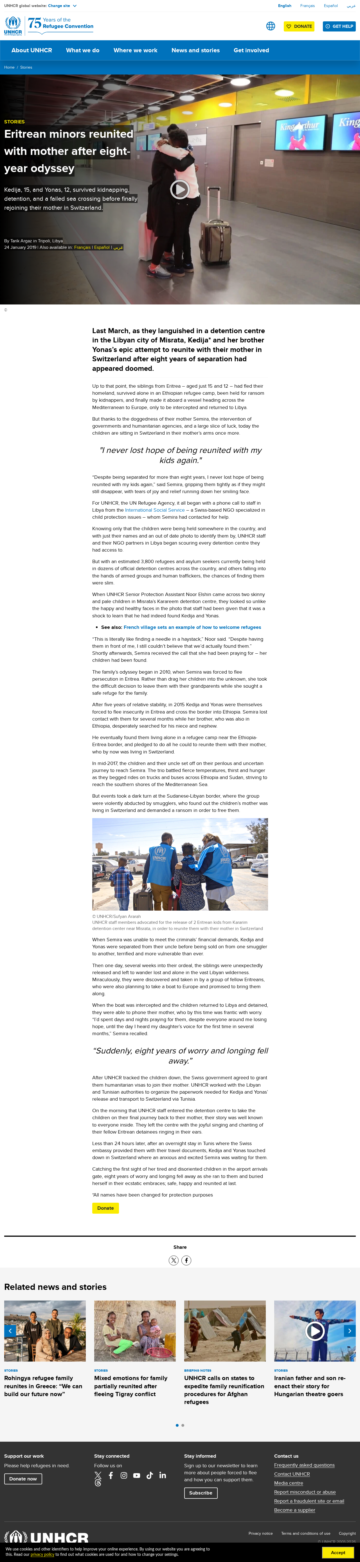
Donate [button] (303, 26)
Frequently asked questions (304, 1465)
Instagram (123, 1475)
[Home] (43, 26)
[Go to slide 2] (184, 1427)
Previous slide (10, 1331)
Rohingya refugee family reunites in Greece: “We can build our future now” (43, 1386)
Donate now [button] (23, 1478)
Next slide (350, 1331)
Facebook (110, 1475)
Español (331, 5)
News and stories (196, 50)
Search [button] (253, 26)
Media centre (288, 1483)
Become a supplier (294, 1510)
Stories (26, 67)
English (284, 5)
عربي (351, 5)
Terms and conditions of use (305, 1533)
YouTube (136, 1475)
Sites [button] (270, 26)
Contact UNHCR (292, 1474)
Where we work (136, 50)
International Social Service (155, 509)
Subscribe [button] (200, 1492)
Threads (98, 1482)
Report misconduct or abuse (305, 1492)
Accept (338, 1552)
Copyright (347, 1533)
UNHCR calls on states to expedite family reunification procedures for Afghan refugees (224, 1390)
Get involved (251, 50)
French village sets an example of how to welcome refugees (192, 627)
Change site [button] (59, 5)
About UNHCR (32, 50)
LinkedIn (162, 1475)
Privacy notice (261, 1533)
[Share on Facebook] (186, 1260)
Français (307, 5)
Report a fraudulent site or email (309, 1501)
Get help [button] (343, 26)
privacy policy (42, 1555)
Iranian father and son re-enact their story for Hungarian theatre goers (310, 1386)
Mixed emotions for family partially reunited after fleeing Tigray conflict (130, 1386)
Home (9, 67)
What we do (83, 50)
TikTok (149, 1475)
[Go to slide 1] (178, 1427)
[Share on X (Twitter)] (174, 1260)
